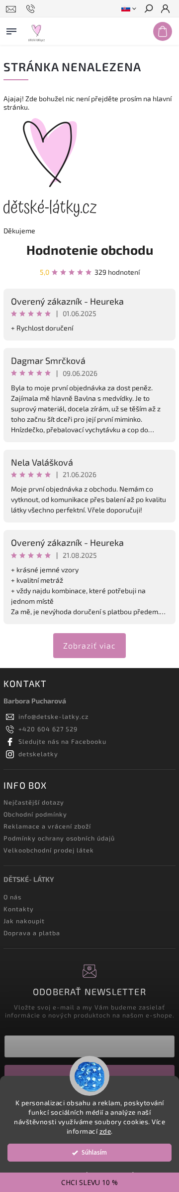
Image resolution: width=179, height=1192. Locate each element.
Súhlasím (94, 1152)
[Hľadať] (148, 9)
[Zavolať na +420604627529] (32, 8)
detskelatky (38, 754)
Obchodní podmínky (35, 814)
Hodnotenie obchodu (89, 249)
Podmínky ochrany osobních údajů (59, 838)
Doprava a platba (31, 933)
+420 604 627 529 (48, 729)
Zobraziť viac (89, 645)
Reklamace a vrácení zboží (47, 826)
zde (105, 1131)
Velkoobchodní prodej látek (48, 850)
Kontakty (18, 909)
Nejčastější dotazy (33, 802)
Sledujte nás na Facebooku (62, 741)
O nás (12, 897)
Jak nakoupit (24, 921)
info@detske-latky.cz (53, 716)
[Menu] (11, 29)
